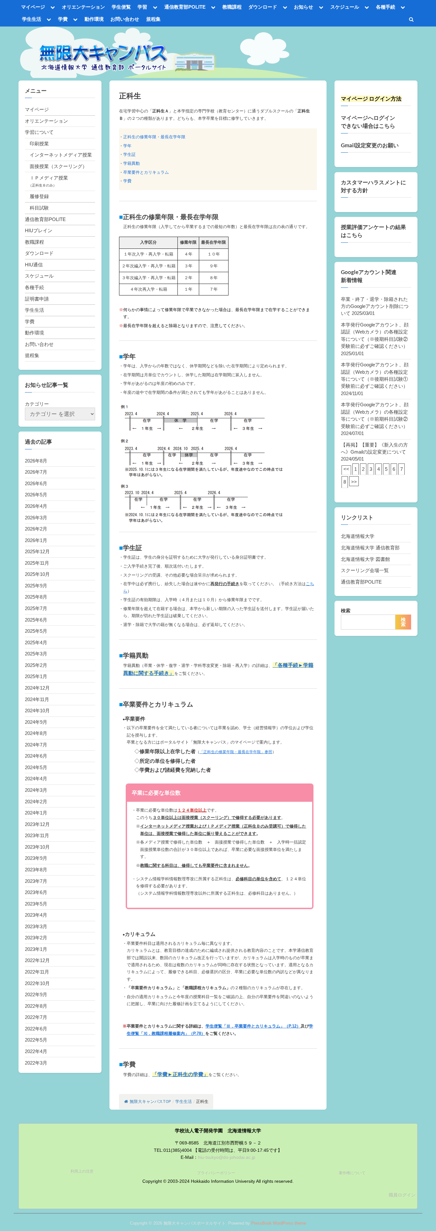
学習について (39, 132)
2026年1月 (36, 540)
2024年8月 (36, 733)
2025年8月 (36, 597)
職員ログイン (402, 1195)
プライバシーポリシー (216, 1173)
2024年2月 (36, 801)
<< (346, 469)
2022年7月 (36, 1017)
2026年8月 (36, 460)
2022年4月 (36, 1051)
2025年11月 (37, 563)
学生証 (129, 154)
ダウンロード (262, 7)
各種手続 (385, 7)
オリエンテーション (83, 7)
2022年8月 (36, 1006)
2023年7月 (36, 881)
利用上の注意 (82, 1171)
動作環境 (94, 19)
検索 (345, 610)
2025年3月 (36, 653)
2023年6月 (36, 892)
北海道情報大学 (357, 536)
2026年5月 (36, 494)
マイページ (33, 7)
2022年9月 (36, 994)
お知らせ (303, 7)
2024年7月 (36, 744)
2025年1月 (36, 676)
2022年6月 (36, 1028)
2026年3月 (36, 517)
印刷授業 (39, 143)
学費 (63, 19)
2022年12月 (37, 960)
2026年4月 (36, 506)
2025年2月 (36, 665)
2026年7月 (36, 472)
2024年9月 (36, 722)
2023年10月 (37, 847)
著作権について (352, 1173)
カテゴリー (37, 404)
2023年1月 (36, 949)
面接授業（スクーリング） (58, 166)
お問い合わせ (124, 19)
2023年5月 (36, 903)
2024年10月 (37, 710)
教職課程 (232, 7)
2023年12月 (37, 824)
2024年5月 (36, 767)
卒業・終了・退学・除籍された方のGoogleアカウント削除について (375, 306)
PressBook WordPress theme (278, 1223)
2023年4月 (36, 915)
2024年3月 (36, 790)
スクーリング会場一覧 (365, 570)
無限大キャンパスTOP (150, 1101)
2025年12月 (37, 551)
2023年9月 (36, 858)
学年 (127, 145)
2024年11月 (37, 699)
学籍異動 (131, 163)
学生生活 (31, 19)
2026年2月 (36, 528)
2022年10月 (37, 983)
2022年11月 (37, 972)
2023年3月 (36, 926)
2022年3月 (36, 1063)
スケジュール (344, 7)
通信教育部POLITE (185, 7)
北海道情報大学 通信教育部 (370, 547)
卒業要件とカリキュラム (146, 172)
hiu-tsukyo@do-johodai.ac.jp (226, 1157)
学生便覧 (121, 7)
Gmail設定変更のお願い (370, 145)
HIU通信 (34, 264)
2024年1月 (36, 812)
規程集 (153, 19)
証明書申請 (37, 299)
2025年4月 (36, 642)
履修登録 (39, 196)
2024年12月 (37, 688)
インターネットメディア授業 (61, 154)
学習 (142, 7)
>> (354, 482)
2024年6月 (36, 756)
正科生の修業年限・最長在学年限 (154, 136)
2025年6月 (36, 620)
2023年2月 (36, 937)
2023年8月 (36, 869)
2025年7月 (36, 608)
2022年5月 (36, 1040)
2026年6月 (36, 483)
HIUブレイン (38, 230)
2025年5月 (36, 631)
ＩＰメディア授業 (49, 177)
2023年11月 (37, 835)
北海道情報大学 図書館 (365, 559)
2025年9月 (36, 585)
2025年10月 (37, 574)
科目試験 (39, 207)
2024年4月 (36, 778)
